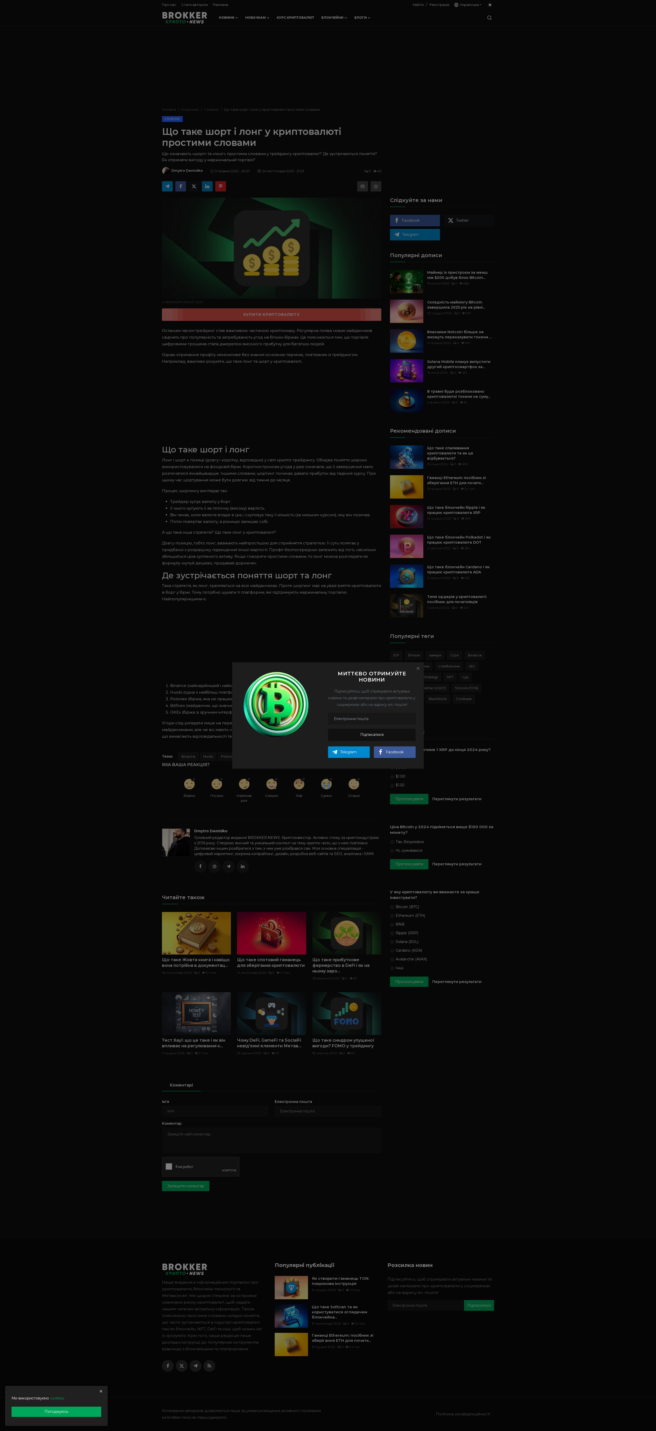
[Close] (418, 668)
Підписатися (372, 734)
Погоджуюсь (56, 1411)
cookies (57, 1398)
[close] (101, 1391)
